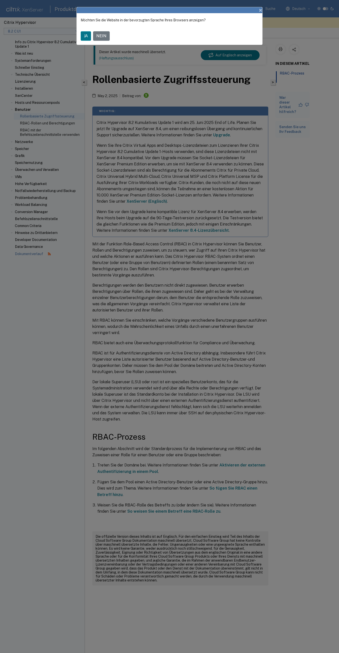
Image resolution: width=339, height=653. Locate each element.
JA (86, 36)
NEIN (101, 36)
